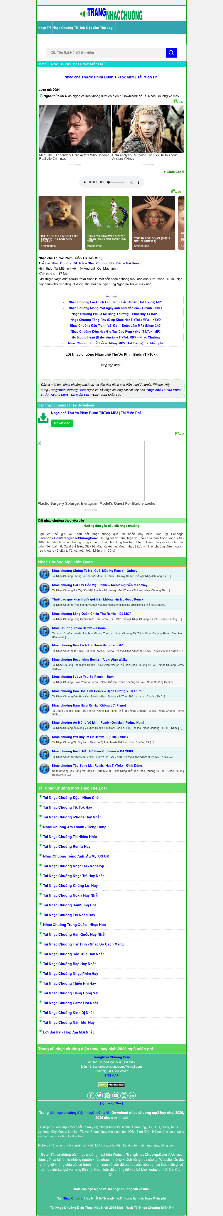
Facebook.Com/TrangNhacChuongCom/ (68, 538)
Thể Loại (106, 27)
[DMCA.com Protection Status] (111, 1086)
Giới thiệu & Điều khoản (111, 1070)
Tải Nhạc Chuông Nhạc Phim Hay (70, 973)
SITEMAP (111, 1075)
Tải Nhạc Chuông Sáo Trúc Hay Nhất (73, 953)
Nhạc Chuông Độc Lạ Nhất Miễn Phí (77, 63)
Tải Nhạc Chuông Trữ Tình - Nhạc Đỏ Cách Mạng (83, 944)
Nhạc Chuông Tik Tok (69, 27)
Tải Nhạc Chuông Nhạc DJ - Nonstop (73, 865)
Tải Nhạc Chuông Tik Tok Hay (67, 807)
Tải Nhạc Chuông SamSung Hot (69, 904)
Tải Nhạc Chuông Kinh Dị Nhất (68, 1012)
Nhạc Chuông (73, 1198)
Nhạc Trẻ (44, 27)
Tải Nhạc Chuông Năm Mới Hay (69, 1022)
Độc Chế (92, 27)
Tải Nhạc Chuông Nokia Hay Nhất (70, 895)
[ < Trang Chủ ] (111, 1103)
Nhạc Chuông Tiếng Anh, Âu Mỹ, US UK (76, 856)
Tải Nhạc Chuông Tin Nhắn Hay (69, 914)
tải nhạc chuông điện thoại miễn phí (79, 1112)
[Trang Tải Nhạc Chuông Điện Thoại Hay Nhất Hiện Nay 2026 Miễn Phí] (111, 19)
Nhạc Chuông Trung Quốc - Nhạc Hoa (74, 924)
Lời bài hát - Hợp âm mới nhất (68, 1032)
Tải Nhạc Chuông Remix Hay (67, 846)
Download (62, 422)
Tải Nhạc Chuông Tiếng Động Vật (70, 992)
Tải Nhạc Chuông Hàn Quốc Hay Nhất (74, 934)
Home (41, 63)
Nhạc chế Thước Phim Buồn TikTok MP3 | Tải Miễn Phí (111, 77)
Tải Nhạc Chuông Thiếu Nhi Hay (69, 983)
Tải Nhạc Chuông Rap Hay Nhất (69, 963)
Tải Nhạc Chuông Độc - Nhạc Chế (71, 797)
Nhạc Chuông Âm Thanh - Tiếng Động (74, 826)
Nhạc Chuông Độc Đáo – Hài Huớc (114, 263)
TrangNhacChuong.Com (67, 389)
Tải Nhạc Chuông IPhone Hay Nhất (72, 817)
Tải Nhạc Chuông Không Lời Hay (70, 885)
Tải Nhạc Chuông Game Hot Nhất (70, 1002)
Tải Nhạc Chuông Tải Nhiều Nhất (70, 836)
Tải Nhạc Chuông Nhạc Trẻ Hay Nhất (73, 875)
